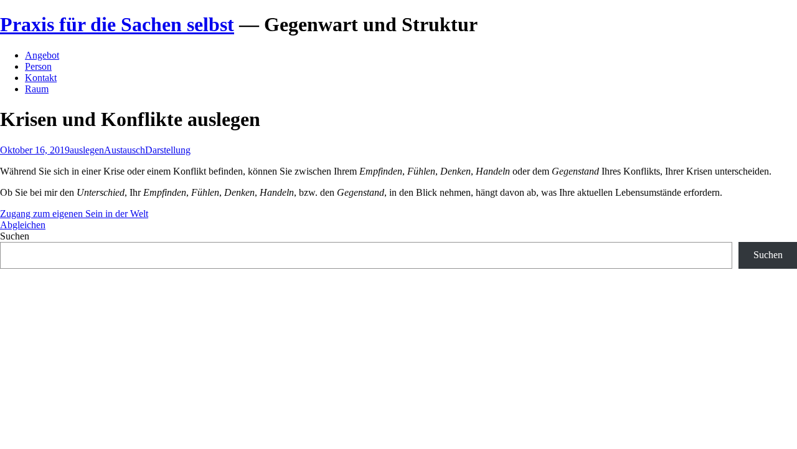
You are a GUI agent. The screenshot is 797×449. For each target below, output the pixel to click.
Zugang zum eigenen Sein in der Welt (74, 213)
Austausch (124, 150)
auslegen (87, 150)
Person (38, 66)
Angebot (42, 55)
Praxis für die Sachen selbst (117, 24)
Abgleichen (22, 225)
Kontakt (41, 77)
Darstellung (168, 150)
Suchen (14, 236)
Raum (37, 89)
